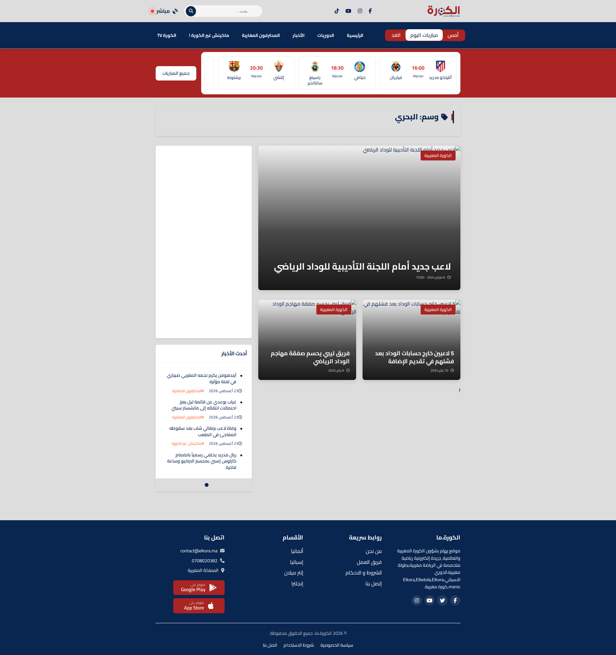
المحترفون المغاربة (261, 35)
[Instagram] (360, 11)
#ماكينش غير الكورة (188, 443)
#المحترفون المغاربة (188, 390)
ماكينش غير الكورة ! (209, 35)
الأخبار (298, 35)
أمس (453, 35)
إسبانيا (296, 562)
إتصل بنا (373, 583)
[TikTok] (337, 11)
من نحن (374, 551)
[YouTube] (348, 11)
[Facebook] (370, 11)
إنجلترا (297, 583)
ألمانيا (297, 551)
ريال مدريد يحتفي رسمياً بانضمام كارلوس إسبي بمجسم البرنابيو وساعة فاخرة (201, 461)
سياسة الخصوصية (337, 645)
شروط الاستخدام (299, 645)
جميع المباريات (176, 73)
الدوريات (325, 35)
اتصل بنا (270, 645)
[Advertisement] (204, 242)
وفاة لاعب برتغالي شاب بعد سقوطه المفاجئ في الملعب (202, 431)
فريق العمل (369, 562)
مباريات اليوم (424, 35)
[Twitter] (442, 600)
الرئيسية (355, 35)
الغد (396, 35)
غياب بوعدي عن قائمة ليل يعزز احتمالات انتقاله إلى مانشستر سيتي (203, 405)
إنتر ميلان (293, 572)
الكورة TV (166, 35)
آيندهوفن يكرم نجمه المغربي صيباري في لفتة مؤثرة (201, 378)
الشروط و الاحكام (364, 572)
